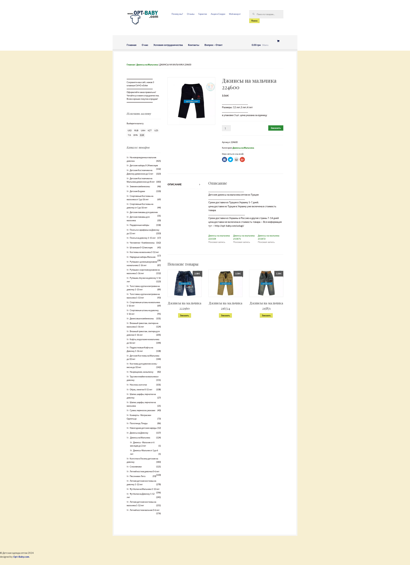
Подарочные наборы (139, 225)
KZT (150, 130)
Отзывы (190, 14)
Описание (175, 184)
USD (130, 130)
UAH (143, 130)
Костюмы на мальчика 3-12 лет (144, 252)
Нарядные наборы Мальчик (143, 257)
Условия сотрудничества (168, 44)
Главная (131, 44)
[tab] (185, 184)
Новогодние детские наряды (143, 428)
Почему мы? (177, 14)
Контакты (193, 44)
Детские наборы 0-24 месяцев (144, 165)
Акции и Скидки (218, 14)
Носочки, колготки (138, 384)
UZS (156, 130)
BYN (136, 135)
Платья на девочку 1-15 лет (143, 238)
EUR (142, 135)
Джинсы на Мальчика (147, 64)
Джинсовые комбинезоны (142, 318)
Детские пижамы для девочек (144, 212)
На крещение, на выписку (141, 372)
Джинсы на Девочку (139, 432)
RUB (136, 130)
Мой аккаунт (235, 14)
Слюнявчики (136, 466)
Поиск (254, 20)
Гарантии (202, 14)
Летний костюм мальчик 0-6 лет (145, 510)
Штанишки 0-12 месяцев (141, 247)
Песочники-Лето (137, 476)
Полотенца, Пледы (139, 423)
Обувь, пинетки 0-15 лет (141, 389)
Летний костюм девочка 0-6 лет (144, 471)
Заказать (276, 127)
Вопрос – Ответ (213, 44)
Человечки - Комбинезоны (142, 242)
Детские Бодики (137, 191)
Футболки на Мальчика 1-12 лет (145, 489)
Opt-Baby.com (21, 556)
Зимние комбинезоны (140, 186)
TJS (129, 135)
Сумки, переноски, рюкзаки (142, 410)
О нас (145, 44)
